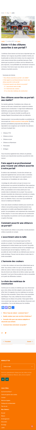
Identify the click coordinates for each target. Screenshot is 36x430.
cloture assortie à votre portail (19, 121)
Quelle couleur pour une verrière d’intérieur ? (17, 316)
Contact (3, 397)
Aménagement (5, 419)
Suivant (29, 341)
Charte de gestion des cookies (9, 394)
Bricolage (3, 424)
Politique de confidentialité (8, 403)
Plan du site (4, 406)
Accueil (3, 413)
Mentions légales (5, 400)
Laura (18, 41)
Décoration (4, 421)
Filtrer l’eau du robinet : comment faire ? (15, 313)
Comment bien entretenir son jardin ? (15, 325)
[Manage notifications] (32, 426)
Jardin (3, 41)
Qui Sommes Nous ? (6, 391)
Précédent (8, 341)
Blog (8, 13)
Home (2, 13)
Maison (3, 416)
